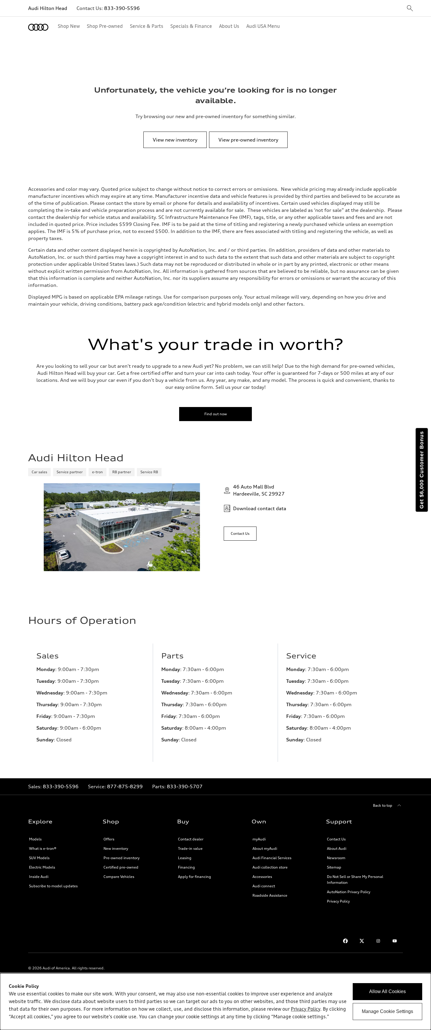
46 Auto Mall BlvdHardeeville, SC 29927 (259, 490)
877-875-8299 (125, 786)
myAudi (259, 839)
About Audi (336, 848)
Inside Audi (38, 876)
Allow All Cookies (387, 991)
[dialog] (215, 1001)
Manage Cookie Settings (387, 1011)
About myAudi (264, 848)
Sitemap (334, 867)
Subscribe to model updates (53, 886)
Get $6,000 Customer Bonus (422, 470)
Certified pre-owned (120, 867)
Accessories (262, 876)
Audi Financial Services (271, 858)
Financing (186, 867)
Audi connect (263, 886)
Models (35, 839)
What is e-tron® (42, 848)
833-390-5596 (122, 8)
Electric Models (42, 867)
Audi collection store (270, 867)
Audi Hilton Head (47, 8)
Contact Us (336, 839)
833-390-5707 (185, 786)
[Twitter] (362, 941)
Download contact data (259, 508)
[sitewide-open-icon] (409, 9)
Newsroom (336, 858)
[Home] (38, 27)
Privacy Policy (338, 901)
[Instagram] (378, 941)
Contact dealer (190, 839)
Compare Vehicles (118, 876)
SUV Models (39, 858)
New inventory (115, 848)
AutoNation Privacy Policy (348, 892)
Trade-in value (190, 848)
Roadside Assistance (269, 895)
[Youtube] (394, 941)
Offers (108, 839)
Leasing (184, 858)
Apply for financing (194, 876)
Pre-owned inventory (121, 858)
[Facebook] (345, 941)
